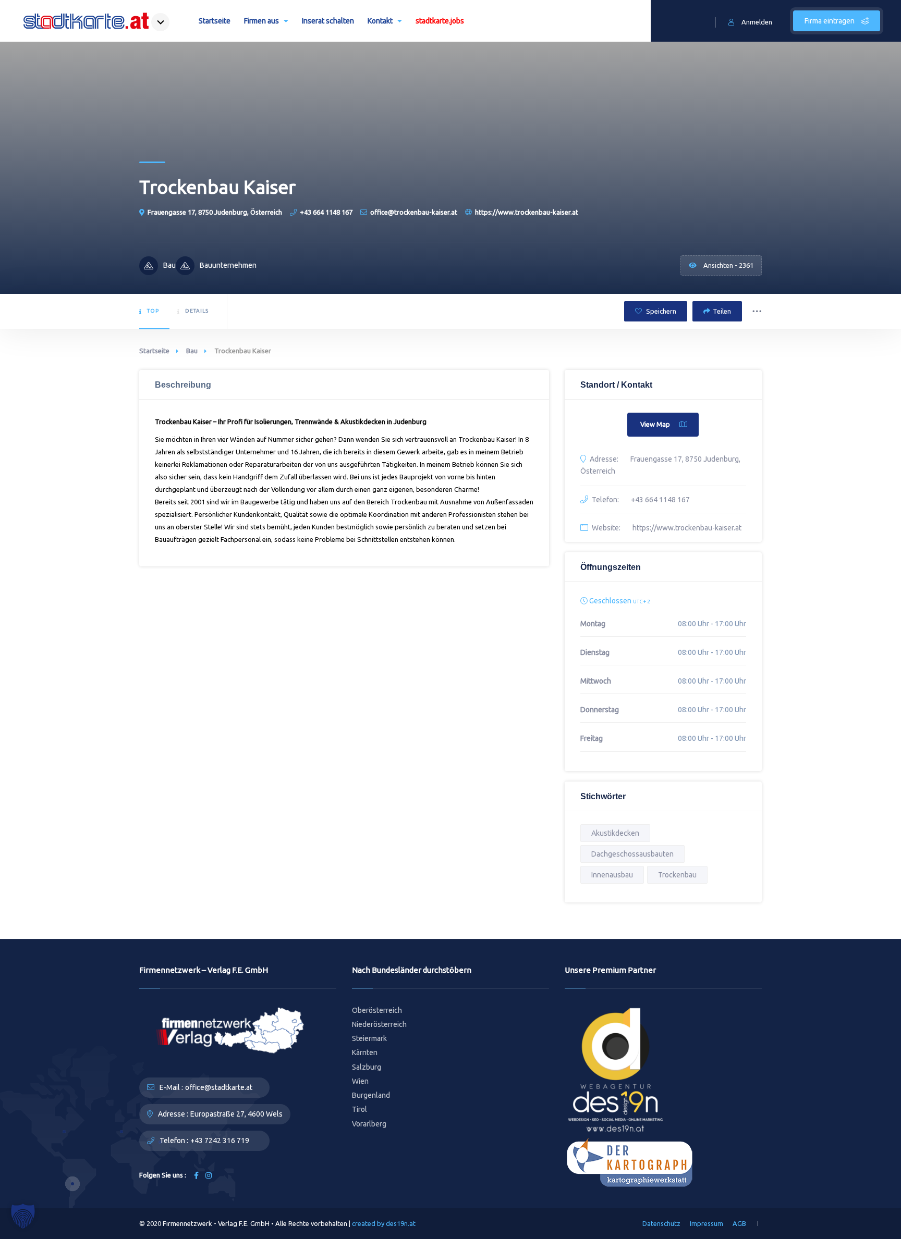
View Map (655, 424)
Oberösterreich (377, 1010)
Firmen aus (261, 21)
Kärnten (365, 1052)
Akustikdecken (615, 833)
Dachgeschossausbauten (632, 854)
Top (153, 311)
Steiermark (369, 1038)
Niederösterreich (379, 1024)
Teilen (722, 311)
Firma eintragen (830, 21)
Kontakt (380, 21)
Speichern (660, 311)
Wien (360, 1081)
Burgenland (371, 1095)
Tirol (359, 1109)
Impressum (706, 1223)
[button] (23, 1216)
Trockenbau (677, 875)
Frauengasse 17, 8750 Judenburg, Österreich (215, 212)
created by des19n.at (384, 1223)
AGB (739, 1223)
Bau (192, 350)
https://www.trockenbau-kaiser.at (526, 212)
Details (197, 311)
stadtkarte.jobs (440, 21)
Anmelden (756, 22)
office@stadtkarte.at (218, 1087)
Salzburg (366, 1067)
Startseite (214, 21)
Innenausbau (612, 875)
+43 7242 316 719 (219, 1140)
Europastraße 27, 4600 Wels (236, 1114)
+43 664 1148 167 (326, 212)
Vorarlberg (369, 1124)
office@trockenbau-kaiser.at (413, 212)
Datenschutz (661, 1223)
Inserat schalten (328, 21)
